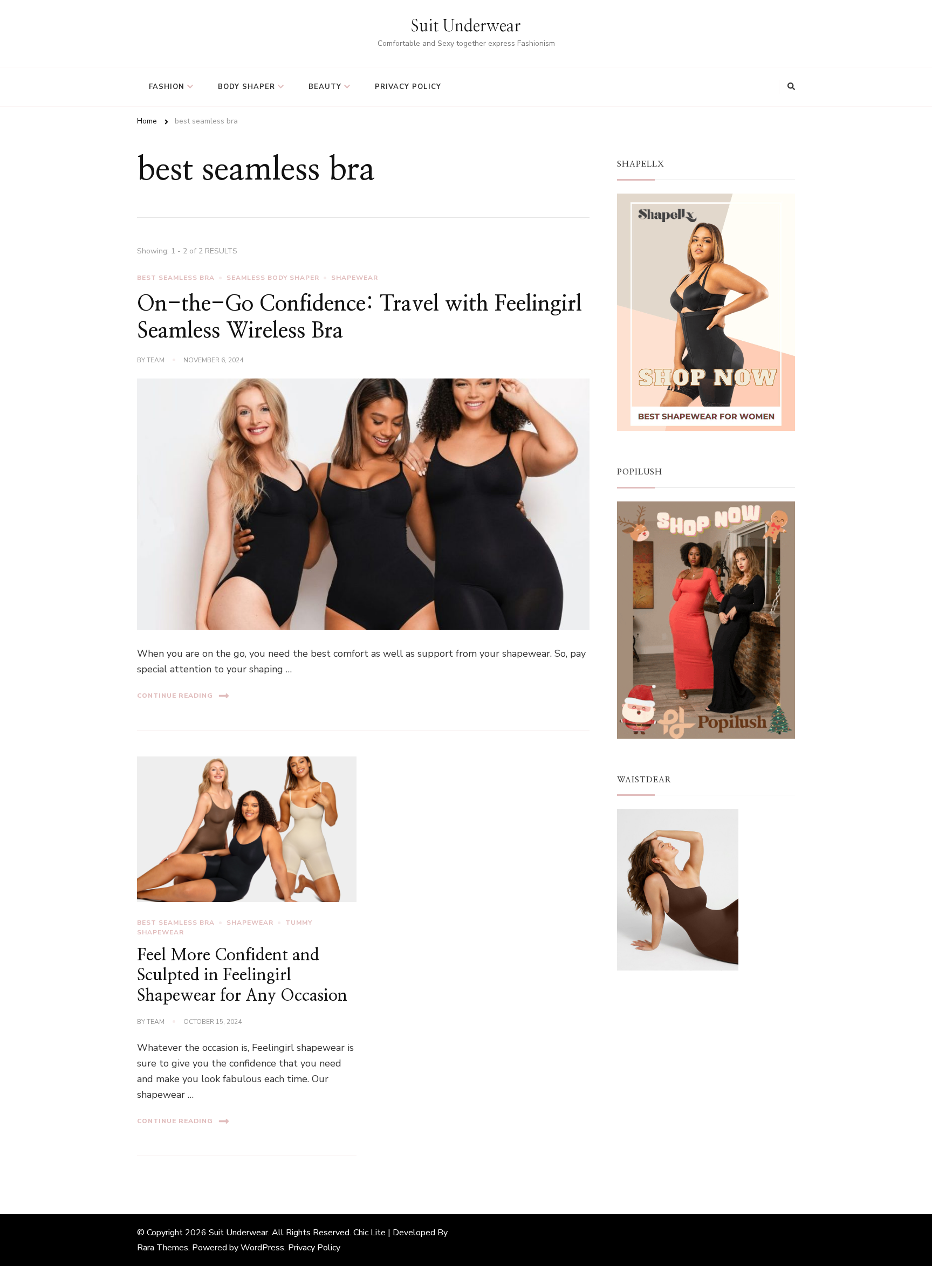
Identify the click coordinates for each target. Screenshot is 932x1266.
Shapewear (354, 277)
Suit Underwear (466, 26)
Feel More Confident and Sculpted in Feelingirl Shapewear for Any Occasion (242, 975)
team (156, 360)
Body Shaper (246, 87)
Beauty (325, 87)
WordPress (262, 1248)
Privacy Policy (408, 87)
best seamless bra (176, 277)
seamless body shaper (273, 277)
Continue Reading (175, 695)
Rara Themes (162, 1248)
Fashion (166, 87)
